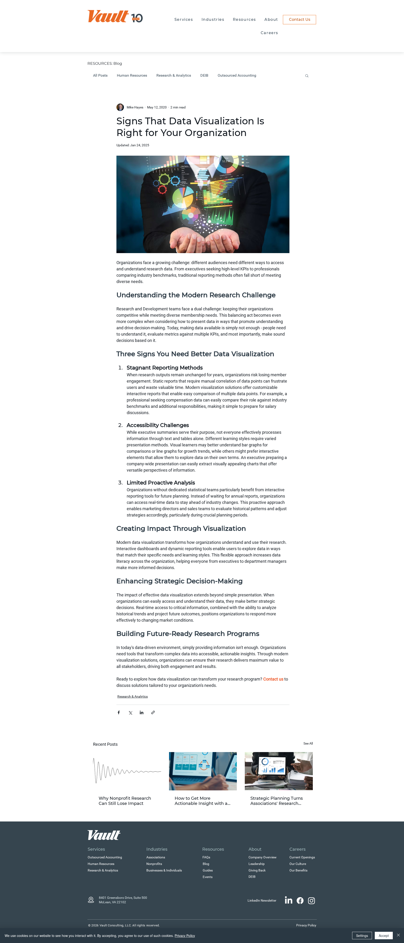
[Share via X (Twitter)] (130, 712)
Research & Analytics (173, 75)
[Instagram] (311, 900)
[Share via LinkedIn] (141, 712)
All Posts (100, 75)
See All (308, 743)
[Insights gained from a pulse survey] (203, 771)
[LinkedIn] (288, 900)
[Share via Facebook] (118, 712)
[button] (184, 20)
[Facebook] (300, 900)
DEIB (204, 75)
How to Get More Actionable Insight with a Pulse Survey (201, 801)
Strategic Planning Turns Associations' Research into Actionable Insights (276, 801)
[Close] (398, 935)
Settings (362, 935)
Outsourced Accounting (237, 75)
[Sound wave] (127, 771)
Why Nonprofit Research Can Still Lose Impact (125, 801)
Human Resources (132, 75)
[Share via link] (153, 712)
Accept (384, 935)
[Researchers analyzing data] (279, 771)
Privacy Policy (185, 935)
